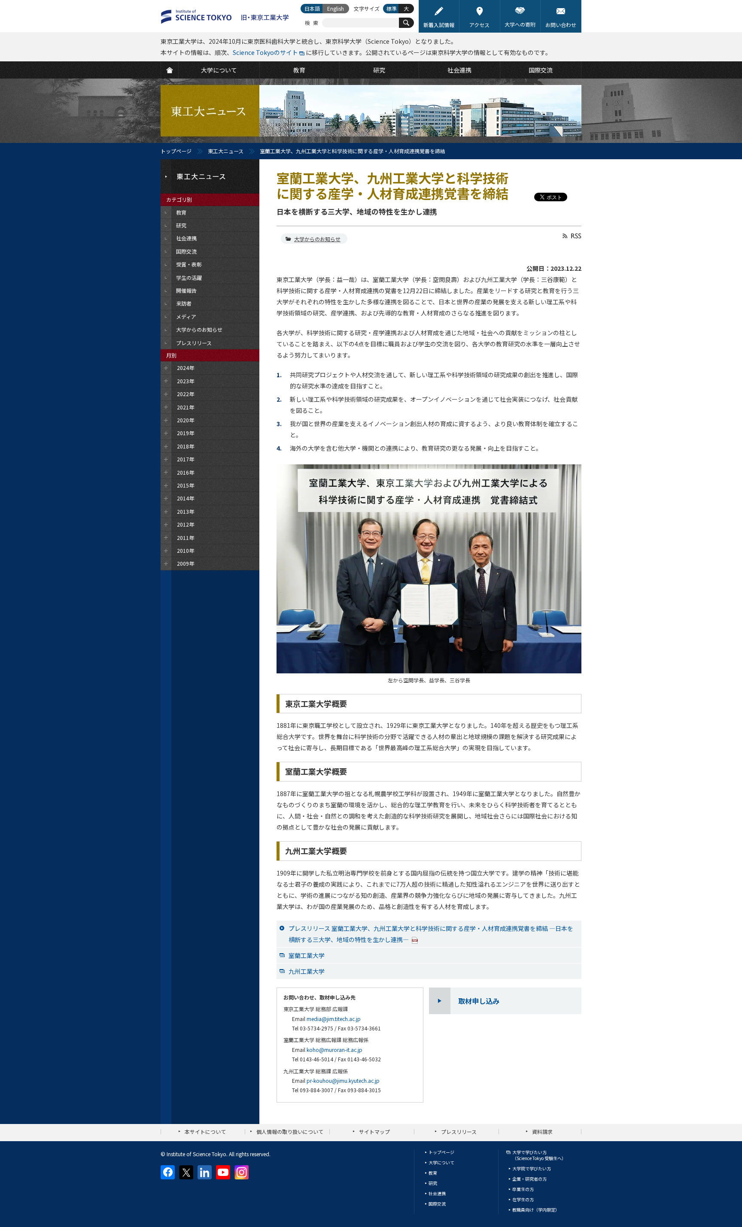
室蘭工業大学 (307, 955)
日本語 (312, 8)
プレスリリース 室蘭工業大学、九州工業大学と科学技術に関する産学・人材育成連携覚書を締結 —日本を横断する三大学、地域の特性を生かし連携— (431, 934)
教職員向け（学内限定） (536, 1209)
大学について (441, 1162)
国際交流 (437, 1203)
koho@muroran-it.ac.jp (334, 1049)
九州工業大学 (307, 971)
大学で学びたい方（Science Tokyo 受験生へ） (539, 1155)
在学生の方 (523, 1199)
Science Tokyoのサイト (265, 52)
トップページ (176, 151)
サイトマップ (374, 1131)
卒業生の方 (523, 1189)
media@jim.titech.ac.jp (334, 1018)
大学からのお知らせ (317, 238)
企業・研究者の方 (529, 1178)
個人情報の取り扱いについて (289, 1131)
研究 (433, 1183)
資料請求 (542, 1131)
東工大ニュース (225, 151)
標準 (391, 8)
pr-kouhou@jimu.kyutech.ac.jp (343, 1080)
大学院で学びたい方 (531, 1168)
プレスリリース (459, 1131)
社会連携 (437, 1193)
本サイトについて (205, 1131)
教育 (433, 1172)
